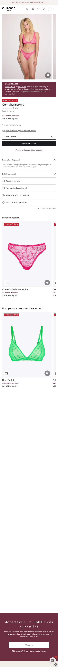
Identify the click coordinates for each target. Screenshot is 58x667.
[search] (27, 9)
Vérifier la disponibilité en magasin (29, 150)
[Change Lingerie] (8, 9)
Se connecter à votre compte (35, 651)
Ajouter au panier (29, 143)
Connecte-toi (10, 87)
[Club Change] (38, 9)
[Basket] (50, 9)
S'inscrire (29, 645)
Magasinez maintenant (38, 2)
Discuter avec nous (13, 181)
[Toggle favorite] (48, 75)
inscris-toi (22, 87)
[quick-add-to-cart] (6, 282)
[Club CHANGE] (44, 9)
